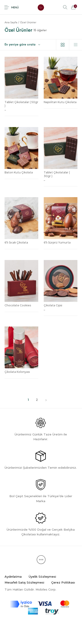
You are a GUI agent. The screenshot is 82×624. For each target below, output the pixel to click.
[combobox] (28, 44)
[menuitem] (13, 577)
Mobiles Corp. (46, 589)
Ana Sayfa (11, 22)
